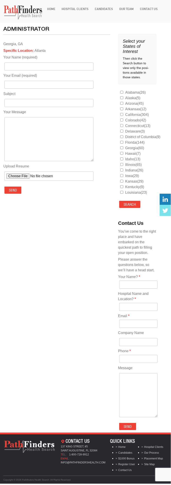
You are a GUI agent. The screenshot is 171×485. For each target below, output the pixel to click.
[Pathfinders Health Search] (23, 11)
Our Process (151, 452)
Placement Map (153, 458)
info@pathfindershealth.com (83, 462)
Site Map (149, 464)
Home (51, 9)
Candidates (104, 9)
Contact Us (149, 9)
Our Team (126, 9)
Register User (126, 464)
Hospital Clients (75, 9)
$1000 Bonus (126, 458)
